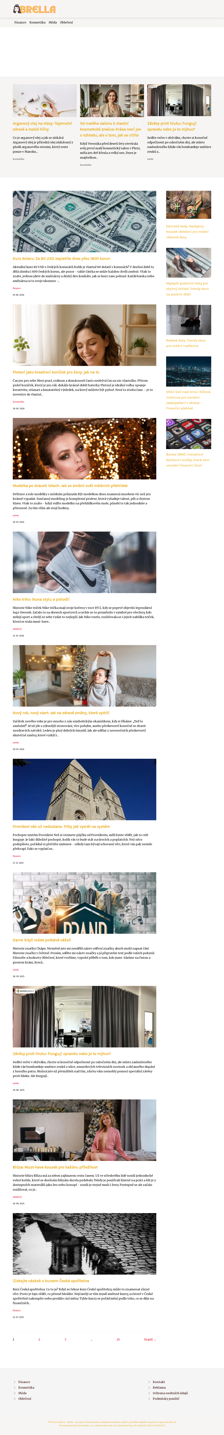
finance (17, 288)
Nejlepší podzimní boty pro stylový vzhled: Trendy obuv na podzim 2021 (187, 288)
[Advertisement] (112, 52)
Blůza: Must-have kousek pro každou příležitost (55, 1167)
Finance (20, 22)
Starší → (150, 1339)
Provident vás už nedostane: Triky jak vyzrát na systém (61, 826)
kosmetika (18, 159)
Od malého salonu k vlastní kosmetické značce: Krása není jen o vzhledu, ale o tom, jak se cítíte (110, 129)
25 (118, 1339)
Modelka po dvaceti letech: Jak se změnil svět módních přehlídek (70, 485)
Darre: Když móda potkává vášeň (42, 940)
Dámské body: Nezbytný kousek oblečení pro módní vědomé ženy (187, 231)
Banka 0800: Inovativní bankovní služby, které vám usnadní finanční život (188, 459)
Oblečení (66, 22)
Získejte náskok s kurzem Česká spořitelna (51, 1281)
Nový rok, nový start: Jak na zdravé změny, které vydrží (61, 713)
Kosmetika (37, 22)
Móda (53, 22)
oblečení (17, 629)
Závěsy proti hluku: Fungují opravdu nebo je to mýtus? (62, 1053)
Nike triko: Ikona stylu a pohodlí (41, 599)
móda (150, 159)
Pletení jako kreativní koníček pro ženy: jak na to (56, 372)
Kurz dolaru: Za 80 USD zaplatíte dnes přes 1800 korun (61, 258)
